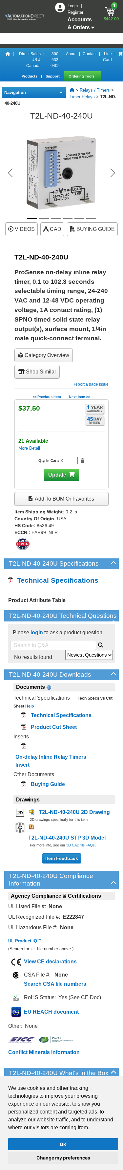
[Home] (8, 60)
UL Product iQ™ (24, 940)
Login (73, 5)
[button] (10, 173)
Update (57, 475)
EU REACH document (51, 1012)
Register (75, 12)
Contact (89, 54)
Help (29, 706)
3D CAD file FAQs (80, 845)
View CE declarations (50, 961)
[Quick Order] (120, 60)
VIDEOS (24, 229)
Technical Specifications (55, 580)
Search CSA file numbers (55, 984)
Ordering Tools (82, 76)
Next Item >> (79, 397)
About (71, 54)
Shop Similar (40, 371)
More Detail (29, 448)
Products (30, 76)
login (37, 632)
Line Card (107, 57)
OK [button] (63, 1144)
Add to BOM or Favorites (64, 499)
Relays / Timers (95, 90)
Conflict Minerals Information (44, 1052)
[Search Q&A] (100, 644)
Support (53, 76)
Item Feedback (61, 858)
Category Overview (46, 355)
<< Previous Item (46, 397)
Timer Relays (82, 96)
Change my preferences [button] (63, 1157)
